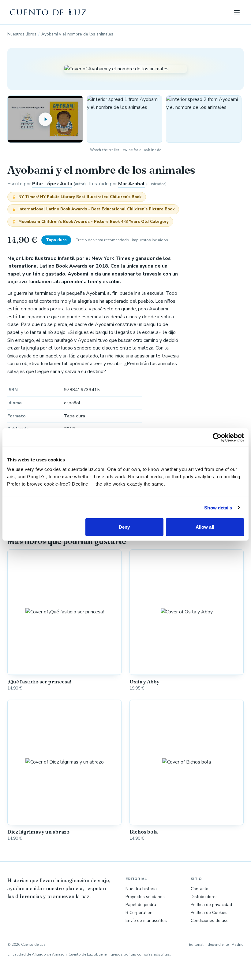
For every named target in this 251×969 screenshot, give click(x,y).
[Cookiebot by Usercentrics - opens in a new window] (217, 437)
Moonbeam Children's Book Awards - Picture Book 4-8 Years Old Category (93, 221)
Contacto (199, 889)
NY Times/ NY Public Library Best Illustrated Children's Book (79, 197)
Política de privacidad (211, 905)
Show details (218, 507)
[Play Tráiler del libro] (45, 119)
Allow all (205, 527)
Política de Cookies (209, 912)
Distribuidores (204, 897)
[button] (124, 118)
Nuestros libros (21, 34)
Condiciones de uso (210, 920)
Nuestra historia (141, 889)
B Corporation (139, 912)
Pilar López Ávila (52, 183)
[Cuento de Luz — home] (48, 12)
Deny (124, 527)
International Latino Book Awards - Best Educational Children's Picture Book (96, 209)
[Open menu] (237, 12)
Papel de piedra (141, 905)
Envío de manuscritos (146, 920)
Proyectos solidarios (145, 897)
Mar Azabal (131, 183)
